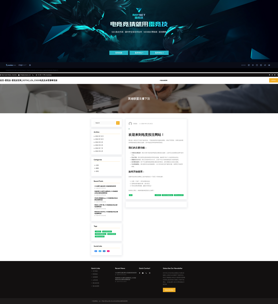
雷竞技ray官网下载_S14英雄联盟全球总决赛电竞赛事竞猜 (105, 205)
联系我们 (95, 274)
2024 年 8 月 (99, 145)
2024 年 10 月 (99, 139)
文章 (97, 165)
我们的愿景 (96, 286)
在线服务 (95, 277)
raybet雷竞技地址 (107, 231)
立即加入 (273, 80)
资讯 (97, 171)
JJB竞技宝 (98, 231)
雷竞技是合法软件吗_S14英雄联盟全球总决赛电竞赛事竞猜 (106, 212)
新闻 (97, 168)
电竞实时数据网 (111, 234)
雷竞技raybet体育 (100, 236)
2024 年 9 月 (99, 142)
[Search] (118, 123)
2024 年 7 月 (99, 148)
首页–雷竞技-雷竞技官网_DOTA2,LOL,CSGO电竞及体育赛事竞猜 (28, 80)
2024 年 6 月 (99, 151)
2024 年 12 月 (99, 136)
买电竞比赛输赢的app (101, 234)
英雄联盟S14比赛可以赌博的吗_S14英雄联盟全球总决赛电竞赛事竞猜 (106, 192)
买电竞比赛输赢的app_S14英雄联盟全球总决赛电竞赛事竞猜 (106, 199)
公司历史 (95, 280)
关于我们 (95, 271)
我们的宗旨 (96, 283)
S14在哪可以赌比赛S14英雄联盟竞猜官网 (105, 186)
